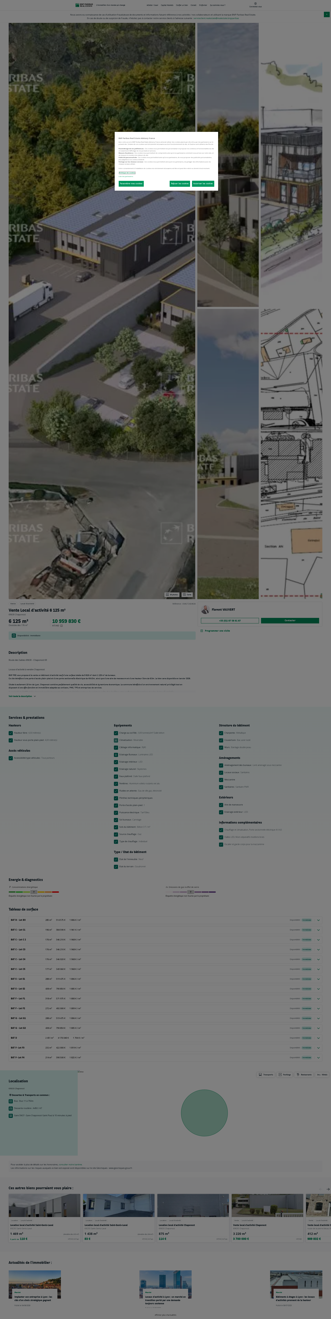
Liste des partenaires (126, 176)
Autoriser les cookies (203, 184)
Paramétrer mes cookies (131, 184)
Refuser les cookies (180, 184)
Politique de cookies (127, 173)
